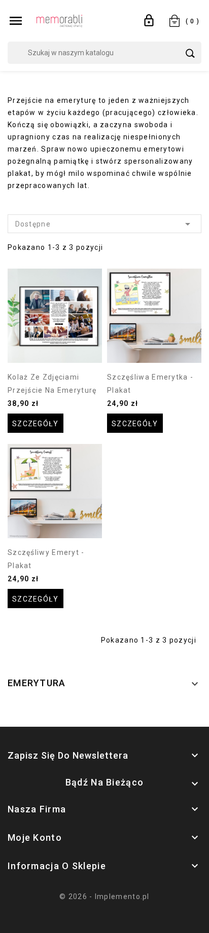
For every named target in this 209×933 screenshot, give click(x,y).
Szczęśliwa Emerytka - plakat (150, 383)
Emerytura (37, 683)
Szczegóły (35, 424)
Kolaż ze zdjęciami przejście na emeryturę (52, 383)
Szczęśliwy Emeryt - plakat (46, 559)
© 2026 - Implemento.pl (104, 896)
